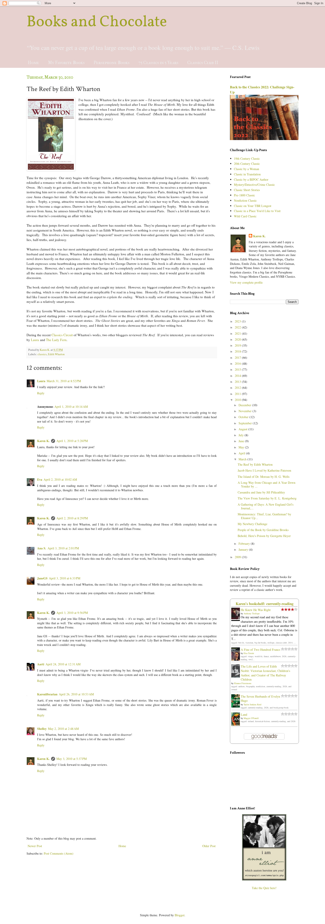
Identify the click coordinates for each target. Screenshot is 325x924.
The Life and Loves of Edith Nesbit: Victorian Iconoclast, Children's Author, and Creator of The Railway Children (265, 672)
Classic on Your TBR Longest (252, 206)
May (242, 447)
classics (42, 354)
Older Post (209, 846)
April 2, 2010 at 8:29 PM (72, 518)
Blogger (179, 915)
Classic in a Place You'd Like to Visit (257, 211)
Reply (40, 393)
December (245, 405)
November (245, 411)
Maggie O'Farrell (251, 718)
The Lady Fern (56, 340)
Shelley (42, 728)
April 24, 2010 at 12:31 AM (63, 664)
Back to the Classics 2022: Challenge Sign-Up (262, 89)
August (243, 429)
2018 (238, 351)
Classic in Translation (247, 174)
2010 (238, 400)
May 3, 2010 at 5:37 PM (71, 759)
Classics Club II (202, 62)
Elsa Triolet (249, 653)
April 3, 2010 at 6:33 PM (64, 578)
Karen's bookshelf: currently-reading (264, 603)
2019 (238, 345)
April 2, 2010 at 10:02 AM (60, 479)
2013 (238, 381)
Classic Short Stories (247, 190)
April (242, 453)
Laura (35, 340)
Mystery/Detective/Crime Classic (254, 184)
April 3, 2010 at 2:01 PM (63, 548)
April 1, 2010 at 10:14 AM (71, 406)
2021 (238, 333)
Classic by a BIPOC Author (251, 179)
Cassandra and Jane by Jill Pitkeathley (261, 492)
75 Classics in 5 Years (158, 62)
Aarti (40, 664)
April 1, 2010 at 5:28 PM (72, 441)
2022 (238, 327)
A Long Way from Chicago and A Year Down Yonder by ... (266, 484)
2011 (238, 394)
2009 (238, 557)
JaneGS (42, 578)
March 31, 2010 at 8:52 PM (64, 381)
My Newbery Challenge (252, 524)
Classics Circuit (62, 335)
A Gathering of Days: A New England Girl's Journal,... (265, 506)
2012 (238, 387)
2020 (238, 339)
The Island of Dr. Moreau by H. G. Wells (263, 476)
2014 (238, 376)
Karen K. (43, 440)
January (244, 549)
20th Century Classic (247, 163)
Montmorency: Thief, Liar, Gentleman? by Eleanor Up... (264, 516)
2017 (238, 357)
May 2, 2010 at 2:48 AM (63, 729)
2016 (238, 363)
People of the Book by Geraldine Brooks (263, 530)
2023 (238, 321)
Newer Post (35, 846)
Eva (39, 479)
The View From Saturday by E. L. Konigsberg (267, 498)
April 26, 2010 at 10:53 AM (76, 694)
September (246, 423)
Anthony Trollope (252, 613)
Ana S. (41, 548)
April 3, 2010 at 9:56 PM (72, 613)
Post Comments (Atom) (58, 853)
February (245, 543)
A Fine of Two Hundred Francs (260, 649)
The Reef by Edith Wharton (255, 464)
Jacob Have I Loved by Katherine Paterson (264, 470)
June (242, 441)
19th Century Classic (247, 158)
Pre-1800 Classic (244, 195)
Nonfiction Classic (245, 200)
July (242, 435)
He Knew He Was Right (256, 610)
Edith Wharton (56, 354)
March (243, 459)
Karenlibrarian (47, 694)
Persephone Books (112, 62)
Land (244, 714)
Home (33, 62)
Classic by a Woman (246, 169)
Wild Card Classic (245, 216)
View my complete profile (246, 282)
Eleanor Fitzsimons (242, 683)
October (244, 417)
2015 (238, 369)
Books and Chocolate (97, 22)
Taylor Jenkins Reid (252, 704)
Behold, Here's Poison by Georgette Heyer (264, 536)
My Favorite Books (66, 62)
